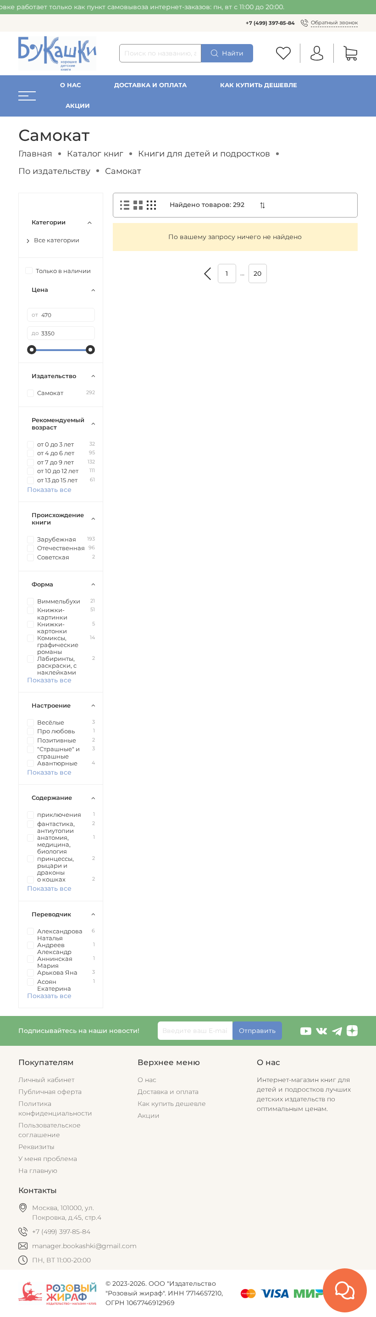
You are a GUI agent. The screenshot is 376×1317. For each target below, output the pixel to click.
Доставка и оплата (150, 85)
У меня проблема (47, 1159)
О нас (70, 85)
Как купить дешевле (258, 85)
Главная (35, 153)
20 (257, 273)
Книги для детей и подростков (204, 153)
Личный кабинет (46, 1080)
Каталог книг (95, 153)
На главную (37, 1170)
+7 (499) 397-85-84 (270, 23)
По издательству (54, 171)
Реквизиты (36, 1147)
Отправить (257, 1031)
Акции (78, 105)
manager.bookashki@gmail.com (84, 1246)
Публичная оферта (50, 1092)
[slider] (32, 350)
